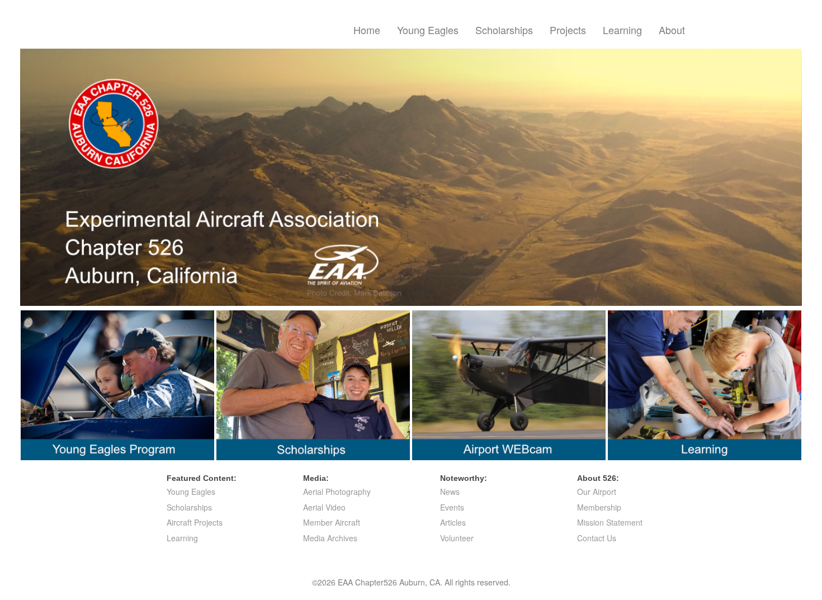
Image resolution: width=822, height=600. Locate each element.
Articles (453, 522)
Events (452, 507)
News (450, 491)
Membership (599, 507)
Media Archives (330, 538)
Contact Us (596, 538)
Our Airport (596, 491)
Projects (568, 29)
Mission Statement (610, 522)
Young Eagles (428, 29)
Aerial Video (324, 507)
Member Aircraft (331, 522)
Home (366, 29)
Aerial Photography (337, 491)
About (672, 29)
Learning (622, 29)
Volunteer (457, 538)
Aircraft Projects (195, 522)
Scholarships (504, 29)
